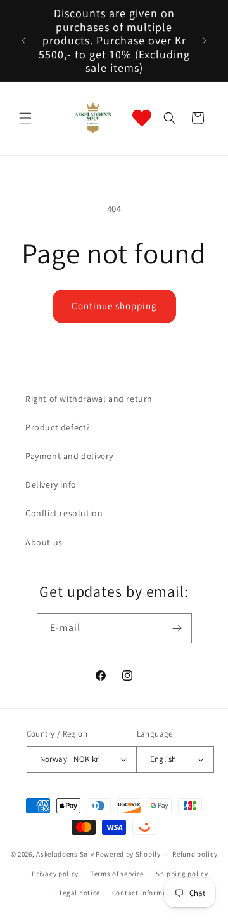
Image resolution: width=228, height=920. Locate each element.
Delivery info (51, 484)
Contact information (146, 892)
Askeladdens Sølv (65, 854)
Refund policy (194, 854)
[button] (25, 118)
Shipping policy (182, 873)
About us (44, 542)
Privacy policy (55, 873)
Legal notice (80, 892)
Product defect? (58, 427)
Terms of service (117, 873)
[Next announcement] (204, 41)
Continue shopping (114, 306)
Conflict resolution (64, 513)
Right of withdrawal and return (89, 398)
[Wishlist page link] (141, 118)
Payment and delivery (69, 456)
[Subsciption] (177, 628)
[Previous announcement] (23, 41)
